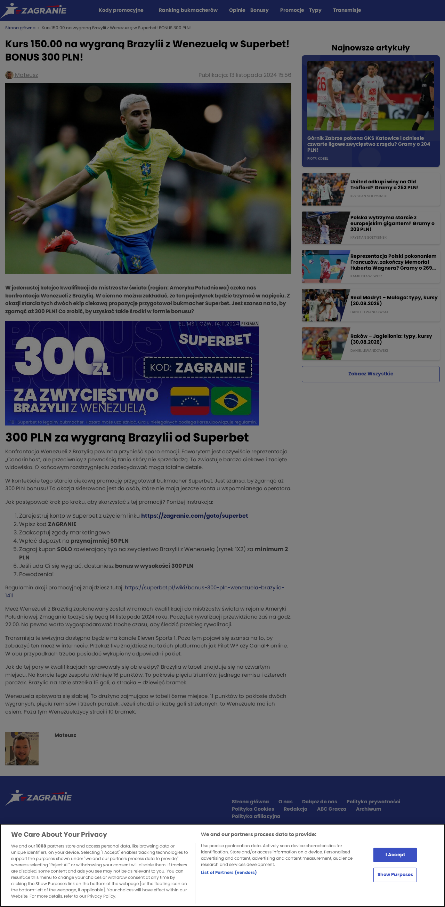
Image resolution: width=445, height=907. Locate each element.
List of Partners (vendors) (229, 872)
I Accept (395, 854)
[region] (222, 865)
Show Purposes (395, 875)
